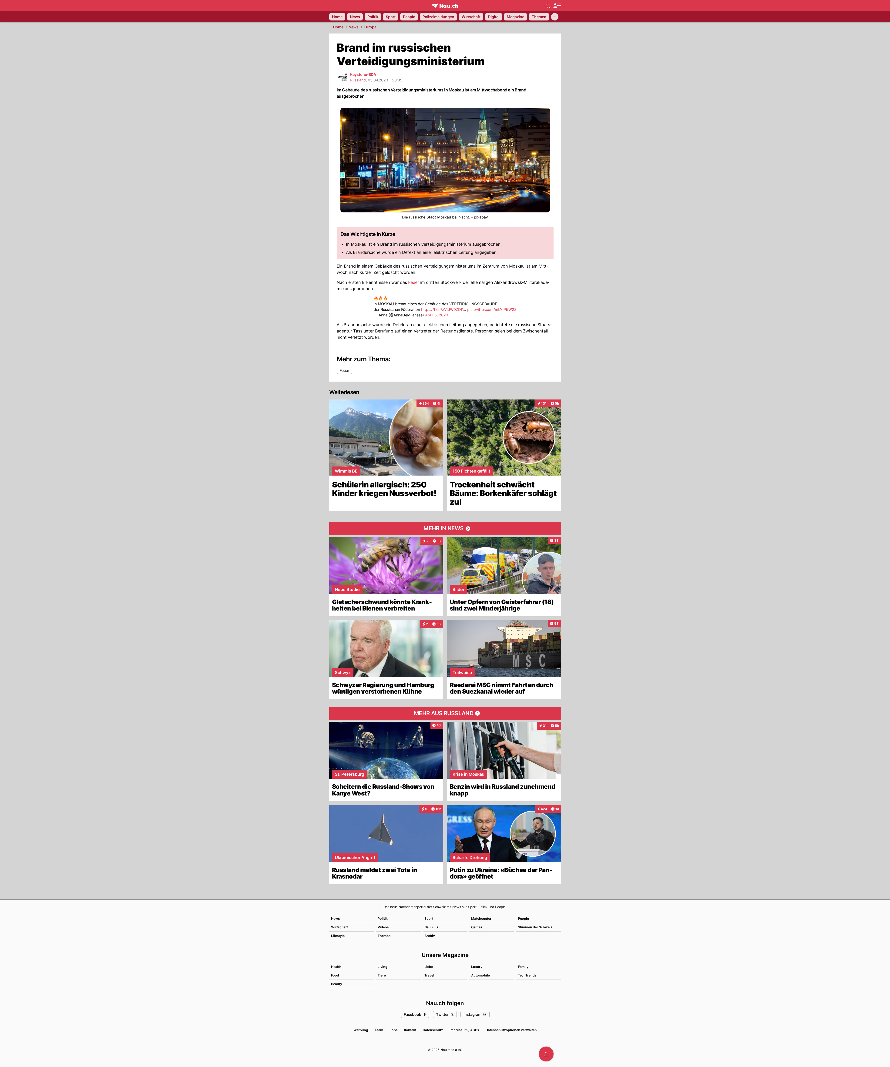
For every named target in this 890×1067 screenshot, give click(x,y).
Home (338, 27)
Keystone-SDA (363, 74)
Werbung (360, 1030)
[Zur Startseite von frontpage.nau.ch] (445, 5)
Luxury (476, 967)
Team (379, 1030)
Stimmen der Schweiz (535, 927)
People (523, 918)
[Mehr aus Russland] (445, 713)
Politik (383, 918)
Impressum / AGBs (464, 1030)
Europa (370, 27)
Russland (358, 80)
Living (382, 967)
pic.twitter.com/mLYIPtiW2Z (492, 309)
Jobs (394, 1030)
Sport (428, 918)
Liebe (428, 967)
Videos (383, 927)
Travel (429, 975)
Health (336, 967)
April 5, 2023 (436, 315)
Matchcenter (481, 918)
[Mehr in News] (445, 528)
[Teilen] (546, 1054)
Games (476, 927)
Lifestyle (338, 936)
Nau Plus (431, 927)
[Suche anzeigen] (548, 5)
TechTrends (527, 975)
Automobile (480, 975)
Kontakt (410, 1030)
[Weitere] (554, 16)
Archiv (429, 936)
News (354, 27)
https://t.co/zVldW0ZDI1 (442, 309)
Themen (384, 936)
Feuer (413, 282)
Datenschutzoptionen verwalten (511, 1030)
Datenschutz (433, 1030)
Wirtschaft (339, 927)
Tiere (382, 975)
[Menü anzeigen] (557, 5)
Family (523, 967)
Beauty (336, 984)
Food (335, 975)
